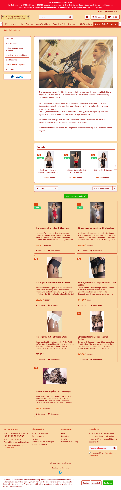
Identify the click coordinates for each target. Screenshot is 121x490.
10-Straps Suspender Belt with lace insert (76, 171)
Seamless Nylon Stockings (16, 55)
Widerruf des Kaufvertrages (43, 442)
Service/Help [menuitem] (112, 12)
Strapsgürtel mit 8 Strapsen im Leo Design (94, 338)
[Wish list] (87, 17)
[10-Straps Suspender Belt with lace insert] (75, 159)
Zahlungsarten (38, 436)
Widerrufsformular (39, 444)
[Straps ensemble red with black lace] (55, 212)
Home (62, 433)
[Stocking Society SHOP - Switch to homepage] (15, 18)
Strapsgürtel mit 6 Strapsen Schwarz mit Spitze (97, 283)
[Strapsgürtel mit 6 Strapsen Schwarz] (55, 267)
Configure (108, 483)
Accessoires (10, 69)
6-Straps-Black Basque (103, 170)
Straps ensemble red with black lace (52, 228)
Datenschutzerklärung (69, 442)
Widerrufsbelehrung (40, 433)
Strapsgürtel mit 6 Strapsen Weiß (51, 337)
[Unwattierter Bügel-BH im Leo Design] (55, 376)
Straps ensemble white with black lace (96, 228)
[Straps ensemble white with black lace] (97, 212)
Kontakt (35, 439)
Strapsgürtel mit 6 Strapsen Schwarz (53, 282)
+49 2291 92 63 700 (14, 436)
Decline (86, 483)
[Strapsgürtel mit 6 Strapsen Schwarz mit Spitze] (97, 267)
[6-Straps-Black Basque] (102, 159)
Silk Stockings (11, 60)
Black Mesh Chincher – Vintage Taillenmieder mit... (49, 171)
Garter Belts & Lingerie (15, 64)
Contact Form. (9, 448)
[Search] (70, 17)
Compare (41, 251)
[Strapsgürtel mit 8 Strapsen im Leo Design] (97, 321)
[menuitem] (56, 17)
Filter (41, 188)
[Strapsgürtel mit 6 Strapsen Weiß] (55, 321)
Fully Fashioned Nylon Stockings (14, 49)
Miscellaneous (11, 43)
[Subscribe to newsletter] (114, 448)
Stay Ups (9, 39)
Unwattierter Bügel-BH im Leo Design (53, 391)
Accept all (96, 483)
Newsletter (64, 436)
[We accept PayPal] (17, 76)
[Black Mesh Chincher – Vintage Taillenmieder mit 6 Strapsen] (49, 159)
